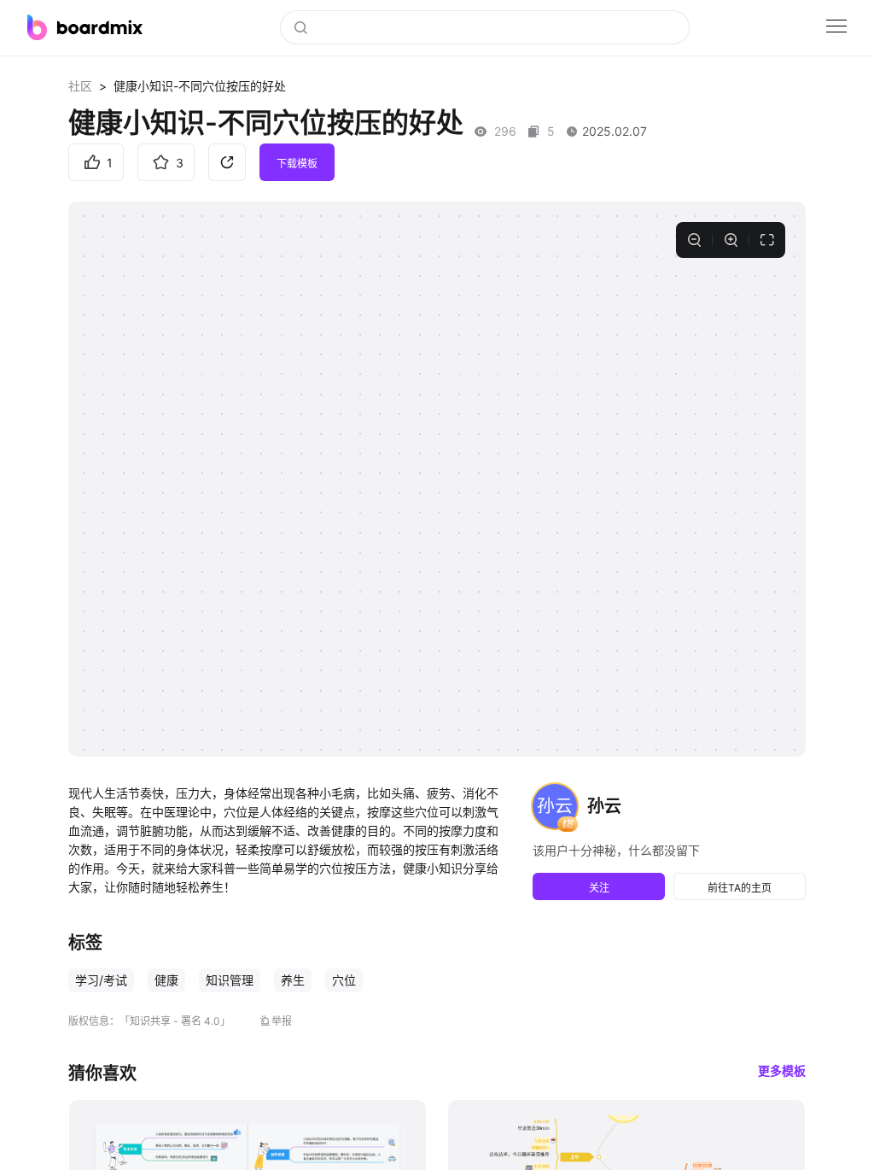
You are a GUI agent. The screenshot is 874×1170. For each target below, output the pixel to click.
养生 (293, 980)
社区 (80, 86)
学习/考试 (101, 980)
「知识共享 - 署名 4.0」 (174, 1021)
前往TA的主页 (740, 887)
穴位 (344, 980)
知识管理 (229, 980)
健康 (166, 980)
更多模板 (782, 1070)
